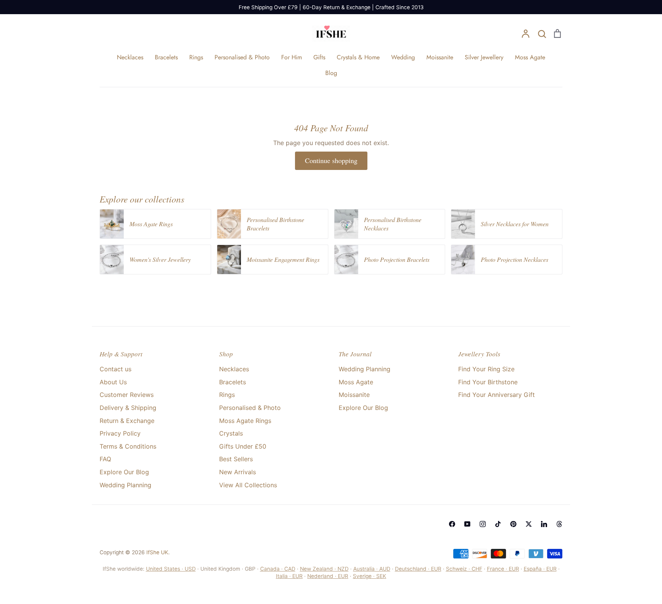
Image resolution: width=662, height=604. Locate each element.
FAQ (105, 459)
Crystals (231, 433)
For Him (291, 57)
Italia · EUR (289, 576)
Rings (196, 57)
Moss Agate (530, 57)
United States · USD (171, 569)
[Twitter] (528, 524)
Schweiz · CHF (464, 569)
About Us (113, 382)
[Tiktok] (498, 524)
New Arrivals (237, 472)
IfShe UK (157, 552)
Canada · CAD (277, 569)
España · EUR (540, 569)
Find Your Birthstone (488, 382)
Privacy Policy (120, 433)
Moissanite (439, 57)
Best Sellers (236, 459)
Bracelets (166, 57)
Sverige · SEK (369, 576)
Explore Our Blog (124, 472)
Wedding (403, 57)
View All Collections (248, 485)
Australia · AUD (371, 569)
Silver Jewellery (484, 57)
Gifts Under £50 (242, 446)
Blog (331, 73)
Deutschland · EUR (418, 569)
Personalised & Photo (242, 57)
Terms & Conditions (128, 446)
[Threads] (559, 524)
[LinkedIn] (544, 524)
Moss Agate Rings (245, 420)
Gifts (319, 57)
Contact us (115, 369)
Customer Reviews (127, 394)
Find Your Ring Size (486, 369)
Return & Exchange (127, 420)
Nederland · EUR (327, 576)
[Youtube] (467, 524)
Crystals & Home (358, 57)
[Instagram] (482, 524)
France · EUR (503, 569)
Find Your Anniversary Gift (496, 394)
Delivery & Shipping (128, 407)
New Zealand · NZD (324, 569)
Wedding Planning (125, 485)
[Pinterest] (513, 524)
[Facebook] (452, 524)
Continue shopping (331, 160)
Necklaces (130, 57)
